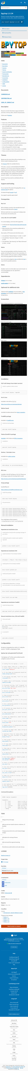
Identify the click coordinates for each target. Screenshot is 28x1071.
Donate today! (14, 947)
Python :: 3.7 (6, 920)
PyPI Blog (13, 972)
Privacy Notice (13, 1008)
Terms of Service (13, 1002)
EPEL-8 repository (18, 438)
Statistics (14, 976)
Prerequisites (5, 74)
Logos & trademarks (14, 978)
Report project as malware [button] (14, 926)
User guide (13, 961)
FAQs (14, 964)
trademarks (8, 1066)
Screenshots (5, 78)
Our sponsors (14, 979)
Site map (21, 1068)
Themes (4, 70)
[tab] (14, 29)
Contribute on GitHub (13, 989)
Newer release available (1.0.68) (10, 873)
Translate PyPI (13, 991)
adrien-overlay (11, 456)
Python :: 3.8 (6, 922)
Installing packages (13, 957)
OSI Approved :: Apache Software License (13, 913)
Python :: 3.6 (6, 918)
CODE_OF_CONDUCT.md (7, 102)
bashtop (10, 115)
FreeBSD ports (10, 420)
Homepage (5, 862)
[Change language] (25, 2)
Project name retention (13, 962)
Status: (14, 943)
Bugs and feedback (14, 987)
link (16, 259)
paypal (11, 192)
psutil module (4, 283)
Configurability (5, 82)
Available (3, 438)
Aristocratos (7, 893)
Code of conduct (13, 1006)
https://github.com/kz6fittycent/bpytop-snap (11, 490)
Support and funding (7, 72)
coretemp (10, 291)
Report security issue (14, 1004)
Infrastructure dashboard (13, 974)
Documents (5, 64)
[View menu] (21, 2)
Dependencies (5, 76)
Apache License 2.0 (5, 855)
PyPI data (4, 868)
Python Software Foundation (13, 939)
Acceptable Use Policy (13, 1010)
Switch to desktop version (14, 1014)
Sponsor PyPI (14, 993)
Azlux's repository (21, 412)
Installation (5, 80)
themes (5, 164)
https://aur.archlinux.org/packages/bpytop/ (11, 404)
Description (5, 66)
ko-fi (16, 192)
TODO (3, 84)
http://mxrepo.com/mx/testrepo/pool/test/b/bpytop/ (13, 479)
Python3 (3, 280)
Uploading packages (13, 959)
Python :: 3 (5, 917)
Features (4, 68)
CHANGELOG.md (5, 94)
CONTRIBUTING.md (6, 98)
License (4, 86)
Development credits (13, 994)
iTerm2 (15, 209)
